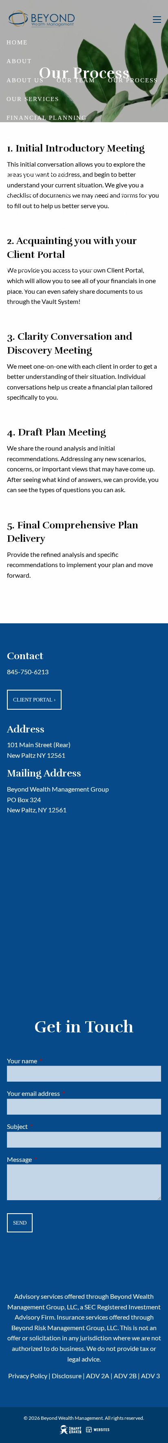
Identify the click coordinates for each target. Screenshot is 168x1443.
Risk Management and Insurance (74, 212)
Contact (24, 344)
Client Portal (34, 700)
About (19, 61)
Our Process (133, 80)
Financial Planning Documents (71, 288)
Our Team (76, 80)
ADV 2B (125, 1375)
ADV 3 (150, 1375)
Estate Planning (40, 174)
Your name (51, 1061)
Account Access (104, 307)
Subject (46, 1126)
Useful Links (32, 307)
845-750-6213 (28, 671)
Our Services (33, 99)
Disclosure (67, 1375)
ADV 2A (97, 1375)
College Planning (43, 231)
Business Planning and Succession (77, 193)
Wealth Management (49, 155)
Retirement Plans (43, 137)
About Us (25, 80)
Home (17, 42)
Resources (28, 250)
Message (49, 1159)
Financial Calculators (54, 269)
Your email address (63, 1093)
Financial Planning (47, 117)
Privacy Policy (27, 1375)
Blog (17, 325)
